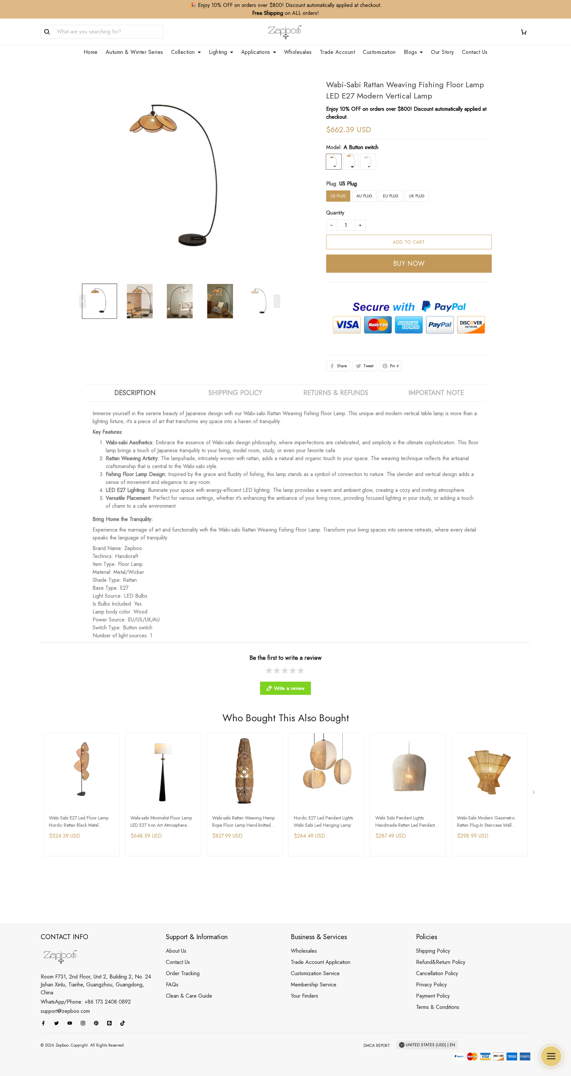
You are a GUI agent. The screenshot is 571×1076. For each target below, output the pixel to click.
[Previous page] (82, 301)
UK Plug (417, 196)
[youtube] (71, 1023)
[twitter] (58, 1023)
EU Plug (391, 196)
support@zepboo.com (65, 1011)
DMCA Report (376, 1046)
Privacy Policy (431, 984)
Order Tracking (183, 973)
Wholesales (298, 52)
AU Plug (364, 196)
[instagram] (85, 1023)
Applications (255, 52)
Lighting (218, 52)
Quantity (335, 213)
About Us (176, 951)
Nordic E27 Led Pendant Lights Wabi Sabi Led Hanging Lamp (323, 821)
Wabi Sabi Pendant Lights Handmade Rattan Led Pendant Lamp (405, 822)
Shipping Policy (433, 951)
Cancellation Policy (437, 973)
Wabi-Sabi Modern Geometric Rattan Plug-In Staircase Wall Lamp (486, 822)
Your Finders (304, 996)
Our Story (442, 52)
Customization (379, 52)
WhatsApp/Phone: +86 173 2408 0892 (86, 1002)
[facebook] (45, 1023)
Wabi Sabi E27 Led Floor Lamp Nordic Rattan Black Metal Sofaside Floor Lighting (78, 822)
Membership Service (313, 984)
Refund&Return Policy (440, 962)
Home (91, 52)
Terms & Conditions (437, 1007)
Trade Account (337, 52)
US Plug (348, 183)
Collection (183, 52)
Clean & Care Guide (189, 996)
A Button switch (361, 147)
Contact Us (475, 52)
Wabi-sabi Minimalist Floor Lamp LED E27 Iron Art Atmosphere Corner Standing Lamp (161, 822)
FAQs (172, 984)
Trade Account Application (320, 962)
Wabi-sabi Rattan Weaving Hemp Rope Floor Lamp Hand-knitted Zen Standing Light (243, 822)
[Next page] (277, 301)
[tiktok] (124, 1023)
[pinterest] (98, 1023)
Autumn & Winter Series (134, 52)
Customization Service (315, 973)
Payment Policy (433, 996)
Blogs (410, 52)
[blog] (111, 1023)
